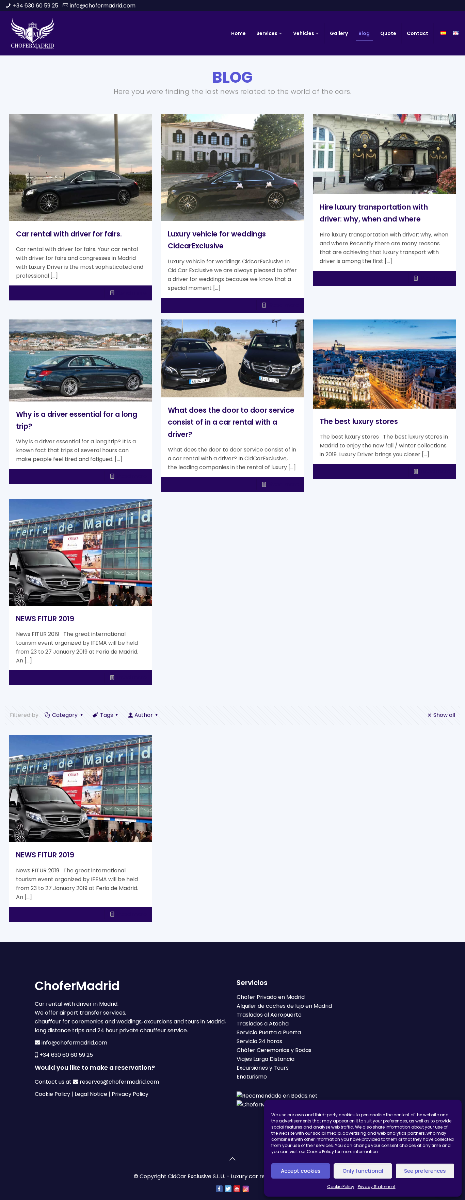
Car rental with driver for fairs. (69, 234)
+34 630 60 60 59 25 (66, 1055)
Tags (106, 715)
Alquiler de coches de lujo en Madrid (284, 1006)
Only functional (362, 1170)
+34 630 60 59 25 (35, 6)
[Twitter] (228, 1188)
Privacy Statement (377, 1186)
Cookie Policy (340, 1186)
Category (65, 715)
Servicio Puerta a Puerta (269, 1032)
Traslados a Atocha (263, 1024)
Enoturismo (252, 1077)
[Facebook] (219, 1188)
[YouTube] (237, 1188)
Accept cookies (301, 1170)
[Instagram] (245, 1188)
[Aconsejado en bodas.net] (277, 1096)
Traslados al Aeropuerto (269, 1015)
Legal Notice (91, 1094)
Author (143, 715)
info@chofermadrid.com (102, 6)
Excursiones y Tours (263, 1068)
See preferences (425, 1170)
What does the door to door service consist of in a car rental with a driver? (231, 422)
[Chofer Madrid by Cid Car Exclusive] (32, 33)
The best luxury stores (359, 421)
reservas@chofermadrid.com (119, 1082)
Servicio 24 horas (259, 1041)
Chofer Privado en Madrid (271, 997)
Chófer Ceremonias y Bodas (274, 1050)
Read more (132, 293)
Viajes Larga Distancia (265, 1059)
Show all (444, 715)
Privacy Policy (130, 1094)
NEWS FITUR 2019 (45, 619)
